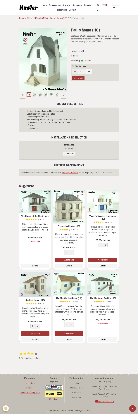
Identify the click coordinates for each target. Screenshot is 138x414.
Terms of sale (67, 410)
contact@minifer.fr (70, 172)
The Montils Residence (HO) (69, 298)
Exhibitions (62, 10)
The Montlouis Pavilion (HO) (103, 298)
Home (44, 5)
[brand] (28, 7)
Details (35, 266)
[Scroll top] (132, 408)
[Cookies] (6, 408)
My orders (30, 383)
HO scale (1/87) (41, 18)
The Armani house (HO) (69, 226)
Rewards (87, 5)
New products (55, 5)
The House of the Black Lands (35, 216)
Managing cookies (82, 410)
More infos (53, 399)
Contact (72, 10)
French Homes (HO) (58, 18)
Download (70, 153)
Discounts (77, 5)
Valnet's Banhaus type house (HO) (102, 217)
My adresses (30, 388)
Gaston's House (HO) (35, 300)
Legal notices (53, 410)
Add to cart (78, 78)
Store (66, 5)
